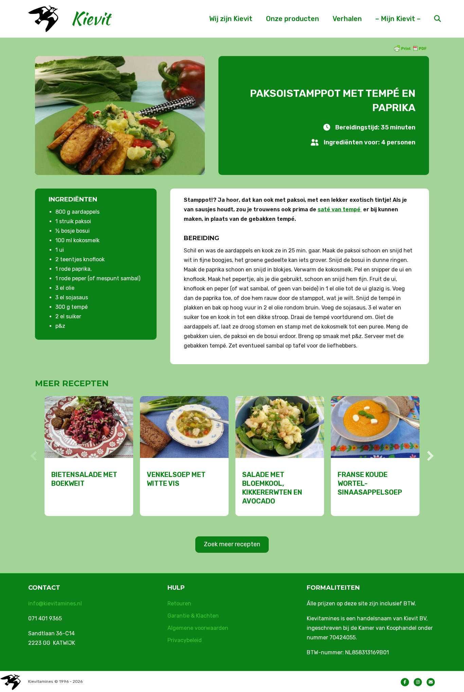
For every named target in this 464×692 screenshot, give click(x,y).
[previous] (33, 455)
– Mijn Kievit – (398, 19)
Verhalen (347, 19)
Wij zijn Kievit (230, 19)
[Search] (431, 18)
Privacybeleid (184, 640)
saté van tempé (340, 209)
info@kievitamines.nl (55, 603)
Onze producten (292, 19)
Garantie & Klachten (193, 616)
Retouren (179, 603)
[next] (430, 455)
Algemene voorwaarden (197, 628)
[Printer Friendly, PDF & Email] (410, 48)
